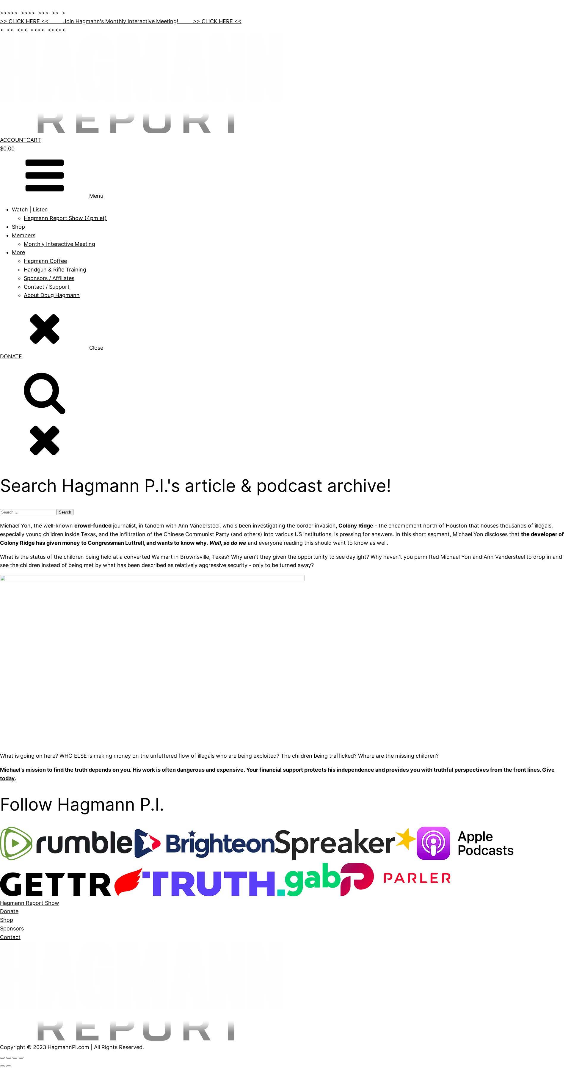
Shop (18, 227)
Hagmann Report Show (29, 903)
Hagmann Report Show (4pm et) (65, 218)
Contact (10, 937)
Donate (9, 911)
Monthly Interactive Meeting (59, 244)
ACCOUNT (13, 140)
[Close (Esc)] (21, 1058)
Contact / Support (47, 287)
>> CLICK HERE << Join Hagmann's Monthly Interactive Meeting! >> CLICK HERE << (120, 21)
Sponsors (12, 928)
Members (23, 235)
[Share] (14, 1058)
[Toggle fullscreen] (8, 1058)
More (18, 252)
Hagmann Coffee (45, 261)
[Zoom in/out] (2, 1058)
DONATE (11, 356)
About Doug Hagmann (52, 295)
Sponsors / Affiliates (49, 278)
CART (33, 140)
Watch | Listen (30, 209)
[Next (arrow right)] (8, 1066)
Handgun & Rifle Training (55, 269)
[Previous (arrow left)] (2, 1066)
